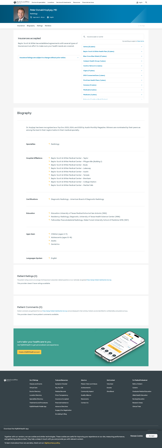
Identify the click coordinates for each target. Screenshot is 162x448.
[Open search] (146, 2)
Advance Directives (61, 406)
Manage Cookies (136, 436)
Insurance (21, 26)
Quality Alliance (86, 395)
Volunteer (110, 384)
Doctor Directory (35, 391)
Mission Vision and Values (89, 384)
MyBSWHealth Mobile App (38, 406)
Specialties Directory (36, 399)
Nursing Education (138, 399)
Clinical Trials (136, 406)
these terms (140, 41)
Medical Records (60, 391)
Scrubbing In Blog (61, 414)
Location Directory (36, 395)
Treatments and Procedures (39, 403)
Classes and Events (36, 384)
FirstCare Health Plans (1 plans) (94, 80)
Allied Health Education (140, 395)
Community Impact (87, 391)
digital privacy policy (52, 443)
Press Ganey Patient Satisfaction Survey (99, 280)
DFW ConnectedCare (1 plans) (94, 75)
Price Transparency (61, 395)
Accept (151, 436)
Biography (31, 26)
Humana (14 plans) (89, 85)
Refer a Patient (137, 384)
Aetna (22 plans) (89, 47)
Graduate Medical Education (141, 391)
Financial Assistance (61, 403)
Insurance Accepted (62, 399)
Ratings (40, 26)
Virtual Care (33, 388)
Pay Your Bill (59, 388)
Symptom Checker (61, 384)
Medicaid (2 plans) (89, 90)
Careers (135, 388)
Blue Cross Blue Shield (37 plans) (95, 56)
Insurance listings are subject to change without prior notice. (43, 58)
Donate (109, 388)
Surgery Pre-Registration (63, 410)
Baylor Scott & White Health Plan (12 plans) (98, 51)
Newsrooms (85, 399)
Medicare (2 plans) (90, 94)
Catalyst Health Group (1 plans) (94, 61)
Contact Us (84, 403)
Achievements (85, 388)
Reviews (48, 26)
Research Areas (137, 403)
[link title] (22, 2)
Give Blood (110, 391)
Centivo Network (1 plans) (92, 66)
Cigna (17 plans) (89, 70)
